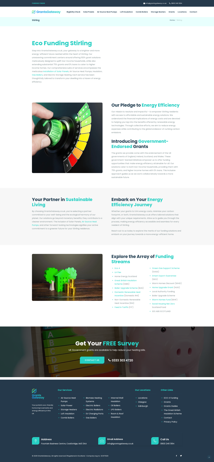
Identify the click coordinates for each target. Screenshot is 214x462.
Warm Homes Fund (161, 299)
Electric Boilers (93, 405)
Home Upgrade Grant (162, 287)
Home (172, 20)
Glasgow (142, 402)
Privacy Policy (170, 421)
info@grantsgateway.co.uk (156, 3)
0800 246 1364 (176, 3)
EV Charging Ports (94, 413)
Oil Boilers (115, 405)
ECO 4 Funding (171, 397)
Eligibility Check (73, 12)
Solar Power (66, 405)
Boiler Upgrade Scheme (126, 288)
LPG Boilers (116, 409)
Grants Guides (171, 406)
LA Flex (118, 272)
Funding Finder (38, 3)
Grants (172, 12)
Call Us (164, 439)
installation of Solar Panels (56, 71)
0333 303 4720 (122, 360)
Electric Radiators (94, 409)
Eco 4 (117, 268)
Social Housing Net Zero (163, 303)
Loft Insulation (126, 12)
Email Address (115, 439)
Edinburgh (143, 406)
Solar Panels (88, 12)
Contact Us (92, 360)
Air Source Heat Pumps (107, 12)
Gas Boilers (37, 74)
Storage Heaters (158, 12)
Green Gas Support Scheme (166, 268)
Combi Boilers (142, 12)
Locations (182, 12)
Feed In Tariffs (121, 307)
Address (46, 439)
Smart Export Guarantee (164, 275)
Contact (193, 12)
